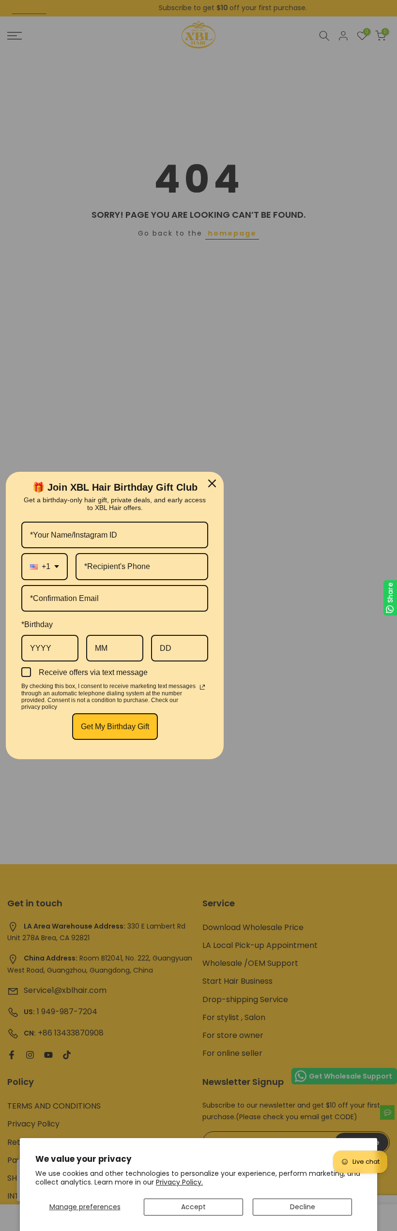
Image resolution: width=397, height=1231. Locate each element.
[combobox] (44, 566)
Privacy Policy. (179, 1182)
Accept (193, 1207)
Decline (302, 1207)
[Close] (212, 483)
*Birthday (37, 624)
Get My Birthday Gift (115, 726)
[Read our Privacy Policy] (202, 687)
